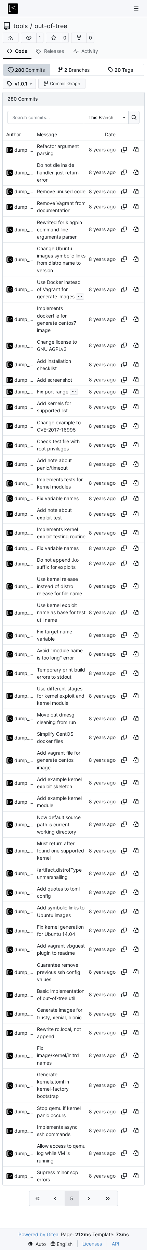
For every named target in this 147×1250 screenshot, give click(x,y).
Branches (77, 70)
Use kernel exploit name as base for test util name (61, 612)
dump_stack (24, 150)
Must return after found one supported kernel (60, 850)
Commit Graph (65, 83)
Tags (124, 70)
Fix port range (52, 391)
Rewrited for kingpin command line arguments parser (59, 229)
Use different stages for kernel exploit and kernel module (60, 696)
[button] (29, 38)
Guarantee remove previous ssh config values (58, 972)
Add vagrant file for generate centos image (58, 760)
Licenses (92, 1244)
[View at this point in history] (136, 150)
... (80, 296)
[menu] (37, 1244)
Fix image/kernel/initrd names (58, 1055)
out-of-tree (51, 26)
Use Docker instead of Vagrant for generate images (59, 289)
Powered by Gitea (38, 1234)
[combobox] (106, 117)
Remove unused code (61, 191)
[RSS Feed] (10, 38)
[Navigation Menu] (137, 8)
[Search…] (133, 117)
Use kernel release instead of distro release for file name (59, 586)
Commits (30, 70)
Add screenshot (54, 380)
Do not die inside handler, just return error (58, 172)
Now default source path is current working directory (59, 824)
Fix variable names (58, 498)
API (115, 1244)
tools (20, 26)
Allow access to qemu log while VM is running (61, 1153)
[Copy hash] (124, 150)
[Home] (13, 8)
